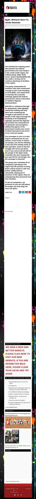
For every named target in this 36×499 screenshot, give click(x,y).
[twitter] (30, 5)
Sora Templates (22, 492)
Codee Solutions (19, 490)
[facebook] (30, 3)
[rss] (30, 7)
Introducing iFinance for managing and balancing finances (17, 414)
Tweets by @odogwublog (12, 481)
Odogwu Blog (22, 489)
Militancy (26, 26)
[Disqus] (18, 267)
